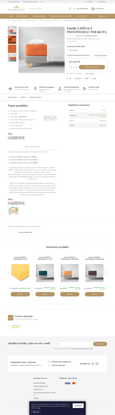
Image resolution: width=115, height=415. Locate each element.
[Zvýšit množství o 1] (76, 67)
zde (39, 408)
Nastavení (36, 412)
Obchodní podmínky (14, 1)
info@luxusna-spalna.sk (61, 362)
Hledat (70, 8)
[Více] (102, 16)
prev (9, 272)
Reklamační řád (38, 389)
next (106, 272)
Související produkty (35, 97)
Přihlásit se (100, 344)
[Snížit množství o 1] (71, 67)
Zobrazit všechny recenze (29, 319)
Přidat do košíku (92, 67)
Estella (92, 73)
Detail (20, 294)
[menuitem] (11, 16)
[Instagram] (97, 363)
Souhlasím (78, 405)
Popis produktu (12, 97)
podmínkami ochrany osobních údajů (82, 348)
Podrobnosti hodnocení (91, 35)
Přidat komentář (25, 232)
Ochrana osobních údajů (30, 1)
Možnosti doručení (101, 55)
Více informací (72, 41)
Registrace (102, 1)
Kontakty (36, 398)
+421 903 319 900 (82, 8)
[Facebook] (93, 363)
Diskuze (23, 97)
